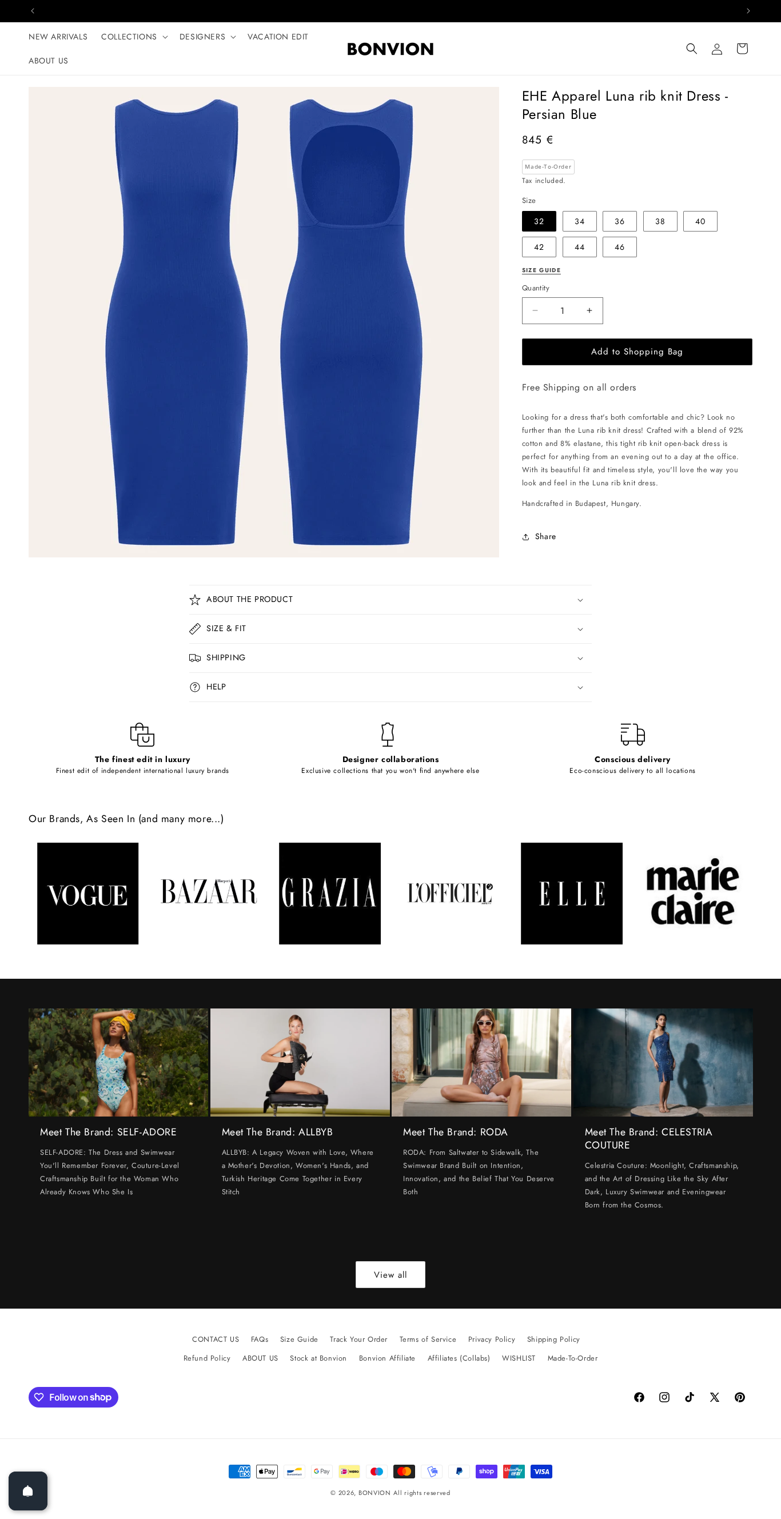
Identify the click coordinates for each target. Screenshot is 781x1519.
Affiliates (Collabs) (459, 1358)
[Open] (28, 1491)
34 (580, 221)
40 (700, 221)
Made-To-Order (573, 1358)
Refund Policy (207, 1358)
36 (620, 221)
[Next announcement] (748, 11)
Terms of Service (428, 1339)
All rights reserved (421, 1492)
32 (539, 221)
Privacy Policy (491, 1339)
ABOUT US (260, 1358)
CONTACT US (215, 1339)
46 (620, 247)
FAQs (259, 1339)
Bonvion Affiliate (387, 1358)
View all (390, 1275)
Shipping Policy (553, 1339)
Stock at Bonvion (318, 1358)
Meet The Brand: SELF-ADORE (108, 1132)
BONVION (374, 1492)
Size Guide (299, 1339)
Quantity (535, 287)
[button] (133, 37)
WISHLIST (519, 1358)
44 (580, 247)
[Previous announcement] (32, 11)
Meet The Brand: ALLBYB (277, 1132)
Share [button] (545, 536)
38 (660, 221)
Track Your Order (359, 1339)
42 (539, 247)
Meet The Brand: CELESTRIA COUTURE (649, 1139)
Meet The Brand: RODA (455, 1132)
